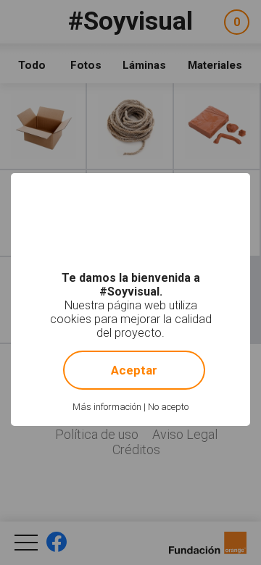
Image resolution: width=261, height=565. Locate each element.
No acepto (168, 406)
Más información (106, 406)
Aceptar (134, 370)
